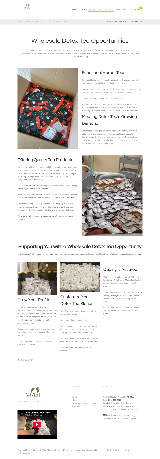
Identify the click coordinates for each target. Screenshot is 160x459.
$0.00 (137, 10)
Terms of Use (70, 450)
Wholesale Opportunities (101, 10)
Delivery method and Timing (108, 450)
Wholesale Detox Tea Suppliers (85, 403)
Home (108, 21)
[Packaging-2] (37, 278)
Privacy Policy (86, 450)
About (75, 10)
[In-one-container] (80, 277)
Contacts (76, 406)
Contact (120, 10)
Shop (83, 10)
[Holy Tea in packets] (112, 195)
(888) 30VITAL (116, 397)
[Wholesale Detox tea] (48, 108)
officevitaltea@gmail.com (120, 403)
